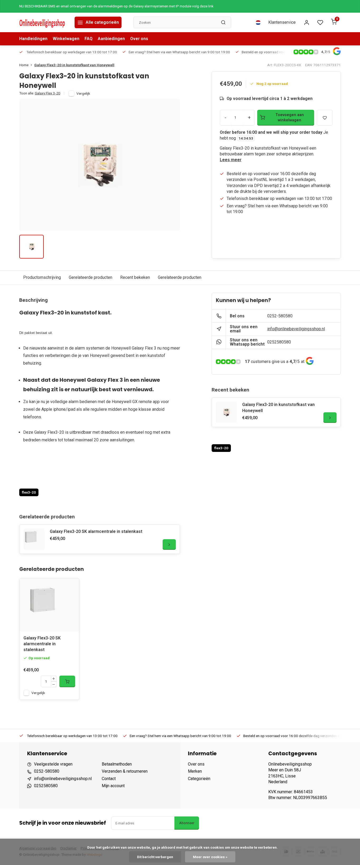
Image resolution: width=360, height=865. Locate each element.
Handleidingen (33, 38)
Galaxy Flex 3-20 (47, 93)
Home (23, 65)
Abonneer (186, 823)
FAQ (89, 38)
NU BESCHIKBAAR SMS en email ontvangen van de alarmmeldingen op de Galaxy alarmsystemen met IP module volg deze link (116, 6)
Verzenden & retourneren (125, 771)
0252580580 (279, 342)
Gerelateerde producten (90, 277)
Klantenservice (282, 22)
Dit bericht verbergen (155, 857)
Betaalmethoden (117, 764)
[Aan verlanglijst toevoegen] (71, 586)
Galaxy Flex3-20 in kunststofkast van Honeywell (74, 65)
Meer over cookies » (210, 857)
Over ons (139, 38)
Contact (109, 778)
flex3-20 (29, 492)
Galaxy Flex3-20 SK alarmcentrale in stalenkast (96, 531)
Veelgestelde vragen (53, 764)
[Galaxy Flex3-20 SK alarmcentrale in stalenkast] (34, 539)
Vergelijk (83, 93)
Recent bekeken (135, 277)
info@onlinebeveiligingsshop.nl (296, 328)
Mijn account (113, 785)
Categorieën (199, 778)
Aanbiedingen (111, 38)
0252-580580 (280, 315)
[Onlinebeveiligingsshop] (43, 22)
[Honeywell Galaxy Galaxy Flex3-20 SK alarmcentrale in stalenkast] (49, 605)
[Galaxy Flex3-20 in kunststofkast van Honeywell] (226, 412)
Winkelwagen (66, 38)
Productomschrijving (42, 277)
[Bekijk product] (67, 681)
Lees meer (230, 159)
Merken (195, 771)
